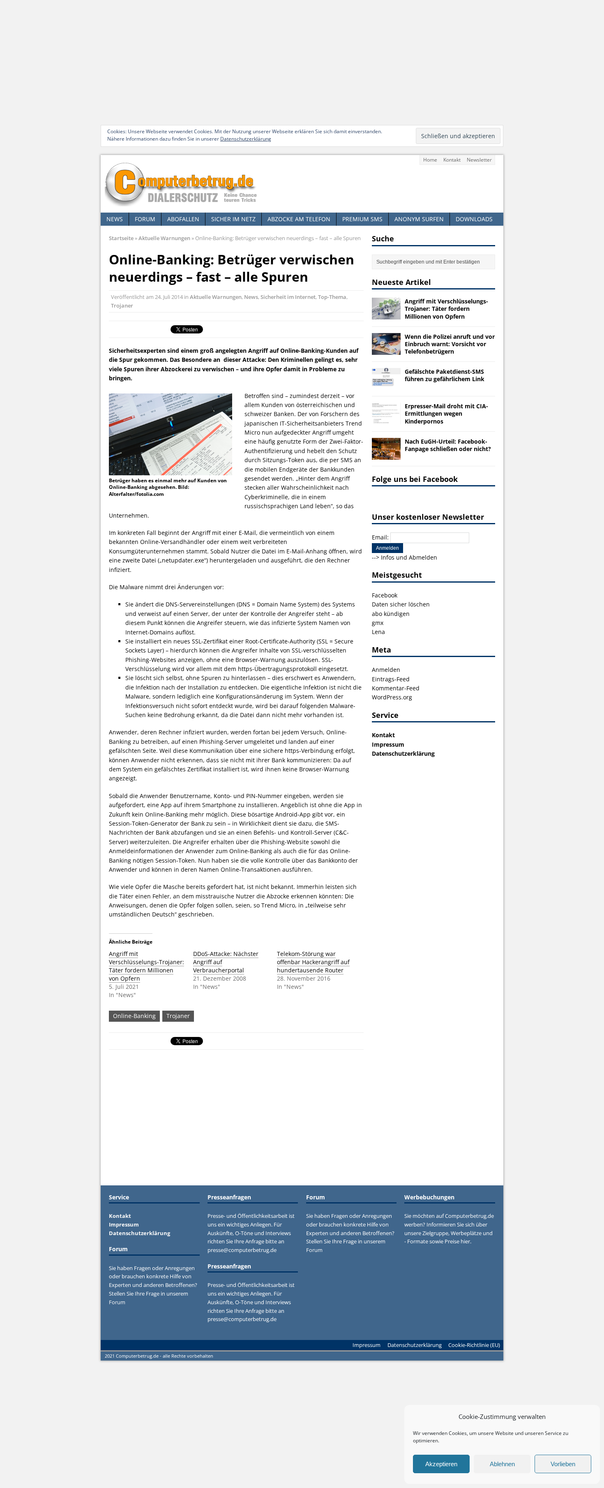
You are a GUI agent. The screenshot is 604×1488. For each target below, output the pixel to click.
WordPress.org (392, 697)
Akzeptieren (441, 1463)
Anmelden (386, 669)
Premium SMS (362, 219)
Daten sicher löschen (401, 604)
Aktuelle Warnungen (216, 297)
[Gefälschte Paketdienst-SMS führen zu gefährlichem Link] (386, 385)
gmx (377, 623)
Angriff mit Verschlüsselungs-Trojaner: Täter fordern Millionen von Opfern (146, 966)
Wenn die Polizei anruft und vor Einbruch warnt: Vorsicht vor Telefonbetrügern (450, 344)
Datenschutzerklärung (245, 138)
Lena (378, 632)
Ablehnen (502, 1463)
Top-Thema (332, 297)
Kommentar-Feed (396, 688)
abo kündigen (391, 614)
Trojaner (122, 305)
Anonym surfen (419, 219)
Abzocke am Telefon (298, 219)
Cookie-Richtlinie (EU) (474, 1345)
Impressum (388, 744)
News (114, 219)
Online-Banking (134, 1016)
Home (430, 159)
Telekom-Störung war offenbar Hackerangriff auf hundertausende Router (313, 962)
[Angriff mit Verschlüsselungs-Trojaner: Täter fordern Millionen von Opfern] (386, 315)
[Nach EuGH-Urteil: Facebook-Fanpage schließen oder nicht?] (386, 454)
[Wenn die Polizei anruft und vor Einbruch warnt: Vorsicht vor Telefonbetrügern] (386, 350)
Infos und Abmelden (409, 557)
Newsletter (479, 159)
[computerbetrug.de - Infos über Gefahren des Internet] (302, 184)
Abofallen (183, 219)
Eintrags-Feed (391, 679)
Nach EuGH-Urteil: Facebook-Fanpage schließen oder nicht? (448, 445)
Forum (145, 219)
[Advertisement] (302, 61)
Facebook (384, 595)
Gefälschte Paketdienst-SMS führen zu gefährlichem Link (444, 375)
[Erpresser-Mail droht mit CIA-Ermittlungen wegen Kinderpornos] (386, 419)
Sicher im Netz (233, 219)
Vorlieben (563, 1463)
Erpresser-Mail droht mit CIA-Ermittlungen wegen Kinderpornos (446, 413)
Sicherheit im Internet (288, 297)
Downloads (474, 219)
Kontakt (452, 159)
